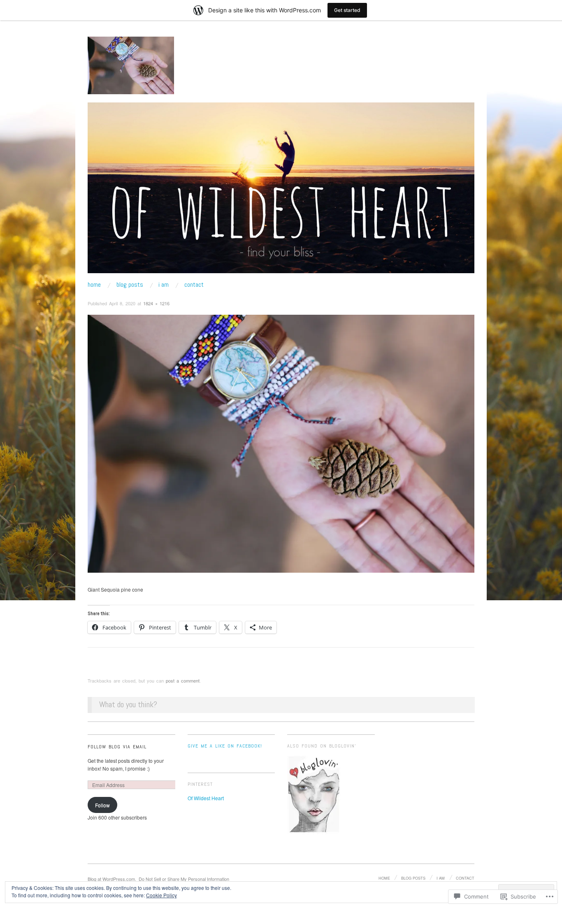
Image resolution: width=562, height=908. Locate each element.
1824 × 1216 (156, 303)
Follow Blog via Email (117, 746)
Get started (347, 10)
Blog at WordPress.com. (112, 878)
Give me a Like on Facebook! (225, 746)
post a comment (183, 680)
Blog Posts (129, 284)
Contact (194, 284)
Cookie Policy (161, 895)
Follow (102, 804)
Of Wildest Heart (206, 797)
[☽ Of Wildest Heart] (281, 191)
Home (94, 284)
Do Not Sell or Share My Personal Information (184, 878)
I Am (163, 284)
